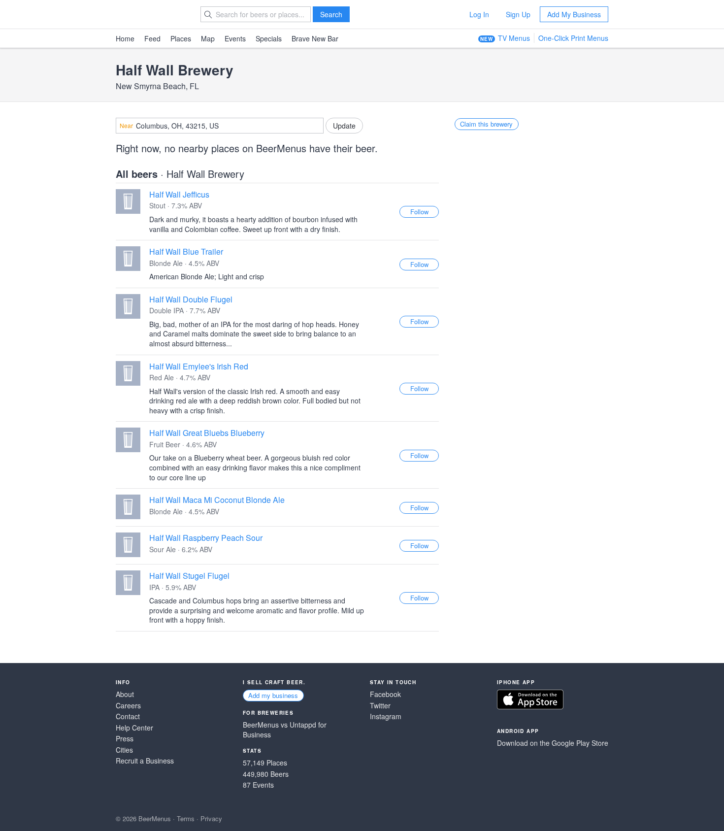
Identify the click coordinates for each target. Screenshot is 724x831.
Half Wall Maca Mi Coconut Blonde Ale (217, 499)
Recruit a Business (145, 760)
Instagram (385, 716)
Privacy (211, 818)
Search (331, 14)
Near (126, 126)
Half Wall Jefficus (179, 194)
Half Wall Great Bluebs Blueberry (206, 432)
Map (208, 38)
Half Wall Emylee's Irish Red (198, 366)
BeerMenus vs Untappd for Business (285, 729)
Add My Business (574, 14)
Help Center (134, 727)
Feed (152, 38)
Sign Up (518, 14)
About (125, 694)
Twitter (380, 705)
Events (235, 38)
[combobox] (220, 125)
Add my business (273, 695)
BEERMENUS (151, 14)
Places (180, 38)
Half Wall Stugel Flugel (189, 575)
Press (124, 738)
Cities (124, 750)
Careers (128, 705)
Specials (269, 38)
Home (125, 38)
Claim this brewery (486, 124)
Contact (128, 716)
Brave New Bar (315, 38)
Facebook (385, 694)
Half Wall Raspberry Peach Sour (206, 537)
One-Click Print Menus (573, 38)
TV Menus (514, 38)
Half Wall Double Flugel (190, 299)
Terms (186, 818)
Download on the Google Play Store (552, 743)
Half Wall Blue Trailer (186, 251)
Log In (479, 14)
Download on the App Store (530, 699)
